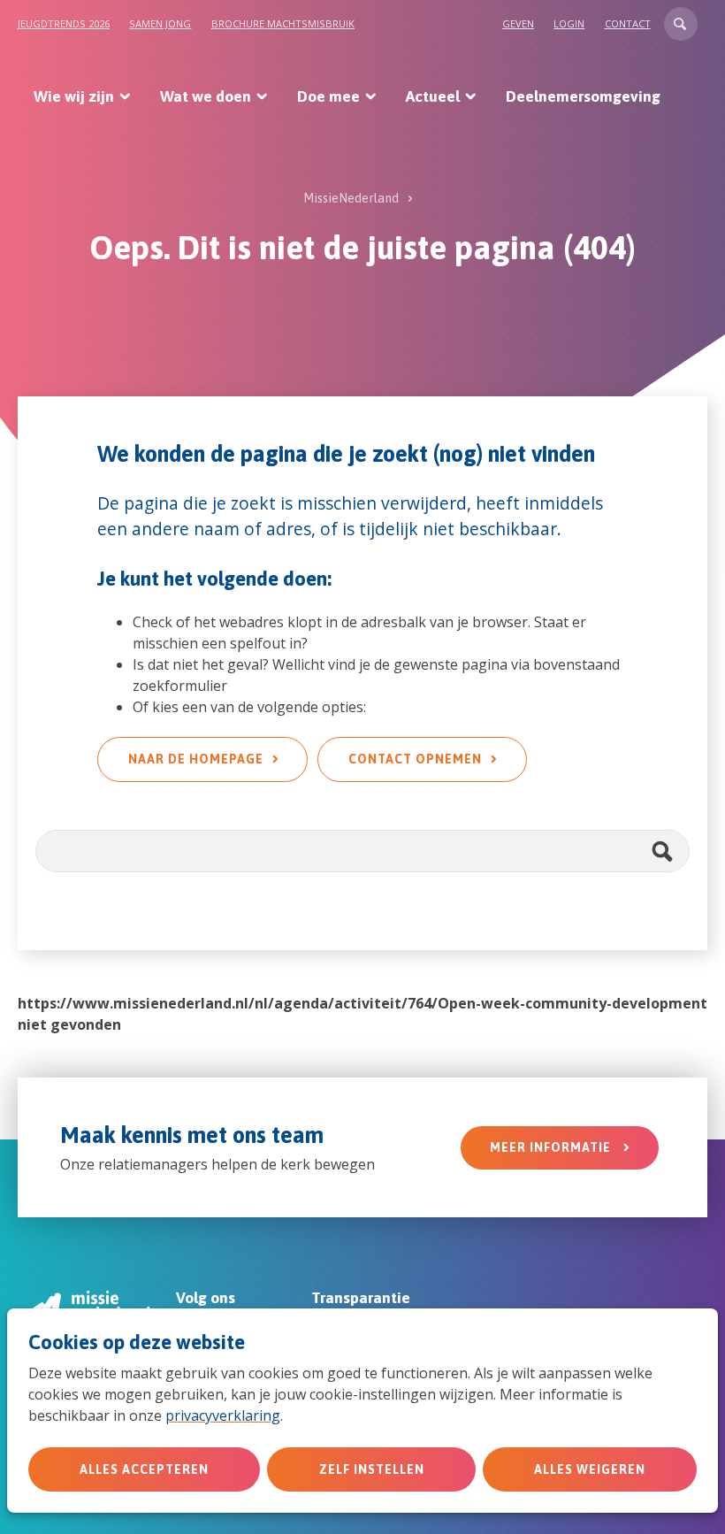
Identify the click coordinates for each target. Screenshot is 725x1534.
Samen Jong (160, 23)
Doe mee (328, 96)
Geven (518, 23)
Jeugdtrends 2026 (64, 23)
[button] (681, 24)
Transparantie (360, 1298)
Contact (628, 23)
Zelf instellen (371, 1469)
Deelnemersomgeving (583, 96)
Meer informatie (552, 1147)
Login (568, 23)
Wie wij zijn (74, 96)
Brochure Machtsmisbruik (283, 23)
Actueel (433, 96)
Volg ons (205, 1298)
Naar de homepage (195, 759)
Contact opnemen (415, 759)
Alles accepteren (144, 1469)
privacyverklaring (222, 1415)
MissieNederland (351, 198)
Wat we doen (205, 96)
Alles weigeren (589, 1469)
